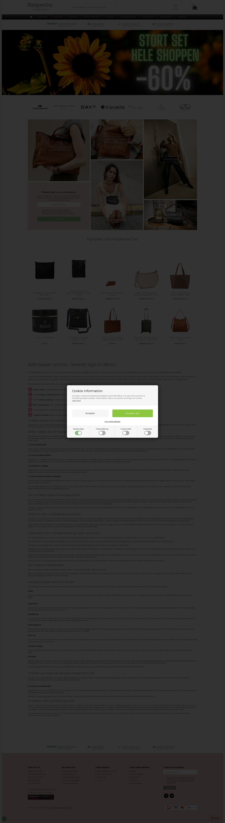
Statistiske (147, 429)
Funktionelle (126, 429)
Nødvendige (78, 429)
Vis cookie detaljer (112, 421)
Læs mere (76, 400)
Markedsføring (102, 429)
